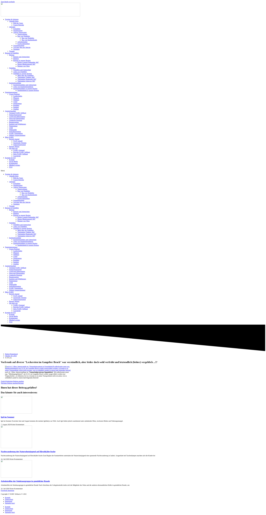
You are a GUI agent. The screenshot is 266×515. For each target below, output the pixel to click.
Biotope (11, 55)
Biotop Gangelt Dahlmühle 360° (28, 62)
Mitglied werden (14, 165)
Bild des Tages (18, 23)
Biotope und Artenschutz (21, 57)
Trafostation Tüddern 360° (26, 77)
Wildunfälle (13, 130)
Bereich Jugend (14, 139)
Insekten (16, 107)
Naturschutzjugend (15, 115)
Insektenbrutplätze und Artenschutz (24, 85)
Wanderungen (17, 30)
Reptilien (16, 105)
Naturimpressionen (11, 92)
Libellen (16, 109)
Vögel (15, 102)
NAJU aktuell (17, 141)
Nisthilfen (12, 68)
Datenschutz (9, 499)
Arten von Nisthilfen (20, 72)
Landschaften (17, 96)
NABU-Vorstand (19, 150)
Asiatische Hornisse (15, 120)
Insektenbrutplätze (15, 83)
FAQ (10, 167)
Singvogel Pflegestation (17, 118)
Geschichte (17, 156)
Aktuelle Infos (13, 21)
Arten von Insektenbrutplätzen (23, 87)
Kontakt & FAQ (10, 158)
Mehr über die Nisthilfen (25, 75)
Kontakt (11, 160)
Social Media (13, 161)
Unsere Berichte (18, 25)
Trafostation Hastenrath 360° (26, 79)
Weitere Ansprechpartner (17, 135)
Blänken (16, 59)
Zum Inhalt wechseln (8, 2)
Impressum (8, 501)
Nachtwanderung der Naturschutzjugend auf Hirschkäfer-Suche (28, 451)
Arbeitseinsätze (22, 42)
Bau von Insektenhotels (29, 40)
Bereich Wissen (14, 146)
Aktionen (12, 27)
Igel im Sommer (7, 417)
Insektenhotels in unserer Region (28, 90)
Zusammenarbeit (18, 45)
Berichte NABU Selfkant (21, 152)
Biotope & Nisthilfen (12, 53)
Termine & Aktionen (11, 19)
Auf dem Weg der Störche (21, 47)
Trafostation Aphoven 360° (26, 81)
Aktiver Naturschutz (20, 32)
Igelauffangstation (15, 131)
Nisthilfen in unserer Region (22, 74)
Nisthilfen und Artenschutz (22, 70)
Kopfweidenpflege (23, 44)
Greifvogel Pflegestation (17, 117)
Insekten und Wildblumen (17, 124)
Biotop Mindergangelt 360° (26, 64)
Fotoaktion (16, 29)
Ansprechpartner (10, 111)
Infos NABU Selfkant (20, 154)
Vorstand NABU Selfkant (17, 113)
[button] (133, 171)
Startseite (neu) (10, 503)
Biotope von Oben (23, 66)
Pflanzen (16, 98)
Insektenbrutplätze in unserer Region (25, 88)
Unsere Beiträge (14, 94)
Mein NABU (9, 137)
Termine (12, 51)
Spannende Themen (19, 143)
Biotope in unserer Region (22, 60)
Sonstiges (16, 49)
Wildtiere (16, 100)
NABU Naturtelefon (16, 133)
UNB (11, 128)
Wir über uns (13, 148)
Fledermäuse (17, 103)
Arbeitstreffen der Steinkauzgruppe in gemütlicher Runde (25, 481)
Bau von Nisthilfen (23, 36)
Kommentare (13, 163)
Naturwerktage (22, 34)
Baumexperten (14, 122)
